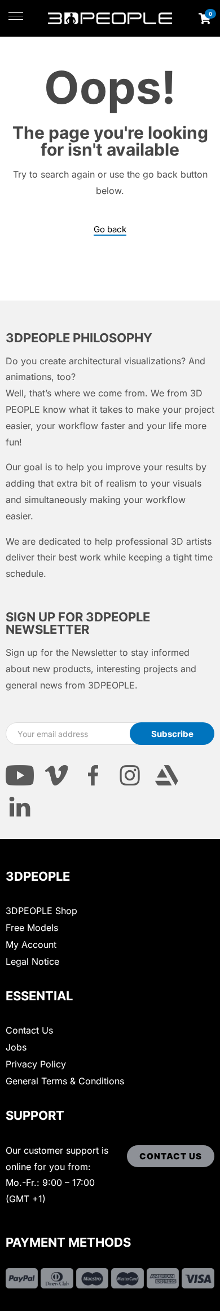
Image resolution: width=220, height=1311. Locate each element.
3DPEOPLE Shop (41, 910)
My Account (31, 944)
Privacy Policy (36, 1064)
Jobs (16, 1047)
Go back (110, 229)
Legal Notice (32, 961)
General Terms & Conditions (65, 1081)
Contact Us (29, 1030)
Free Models (32, 927)
